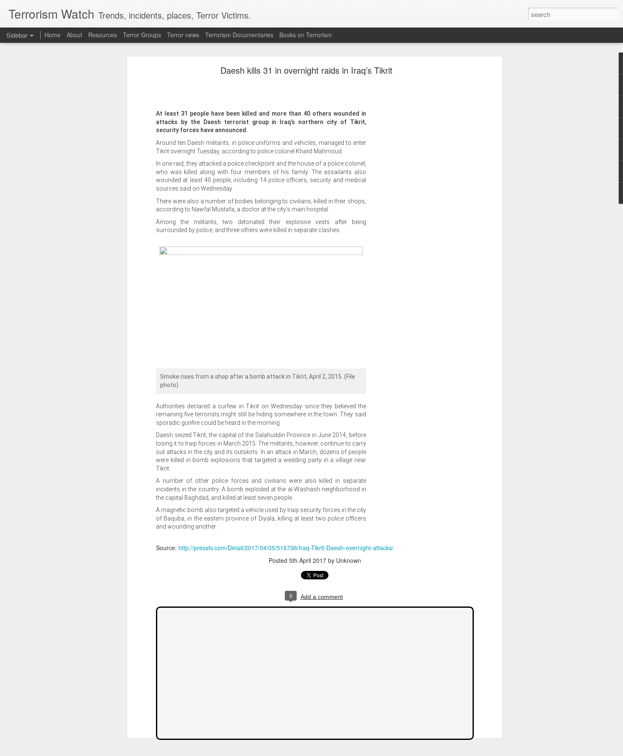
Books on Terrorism (305, 34)
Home (52, 34)
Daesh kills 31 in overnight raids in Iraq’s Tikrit (306, 70)
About (74, 34)
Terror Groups (142, 34)
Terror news (183, 34)
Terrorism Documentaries (239, 34)
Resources (102, 34)
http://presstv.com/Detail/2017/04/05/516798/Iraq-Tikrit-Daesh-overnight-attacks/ (286, 547)
